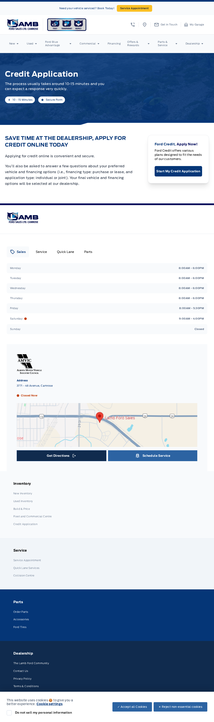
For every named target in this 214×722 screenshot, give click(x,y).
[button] (133, 24)
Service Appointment (134, 8)
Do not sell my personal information (43, 712)
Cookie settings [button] (50, 704)
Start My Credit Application (178, 171)
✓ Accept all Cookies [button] (132, 706)
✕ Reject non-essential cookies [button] (180, 706)
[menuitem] (14, 43)
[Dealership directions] (107, 445)
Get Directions (61, 456)
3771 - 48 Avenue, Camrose (35, 385)
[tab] (18, 251)
